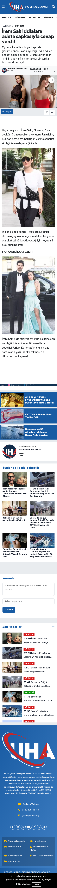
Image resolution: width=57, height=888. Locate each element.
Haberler (6, 26)
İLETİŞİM (8, 872)
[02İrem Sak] (28, 295)
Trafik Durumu (14, 847)
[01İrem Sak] (28, 187)
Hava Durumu (40, 841)
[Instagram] (23, 827)
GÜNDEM (19, 17)
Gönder (9, 609)
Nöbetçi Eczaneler (17, 841)
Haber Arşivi (14, 861)
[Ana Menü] (3, 7)
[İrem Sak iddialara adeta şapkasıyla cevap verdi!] (28, 91)
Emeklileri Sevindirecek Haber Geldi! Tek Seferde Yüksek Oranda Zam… (39, 698)
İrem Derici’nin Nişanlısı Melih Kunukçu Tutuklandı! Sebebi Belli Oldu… (36, 640)
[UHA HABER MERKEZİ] (9, 451)
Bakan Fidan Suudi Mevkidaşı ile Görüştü (37, 669)
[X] (18, 827)
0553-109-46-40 (30, 810)
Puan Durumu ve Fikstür (39, 848)
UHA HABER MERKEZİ (30, 449)
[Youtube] (28, 827)
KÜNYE (17, 872)
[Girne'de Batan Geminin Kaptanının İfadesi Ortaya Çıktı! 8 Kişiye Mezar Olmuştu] (42, 540)
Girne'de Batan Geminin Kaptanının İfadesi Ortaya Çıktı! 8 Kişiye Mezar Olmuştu (39, 713)
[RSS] (44, 827)
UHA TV (6, 17)
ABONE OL (46, 872)
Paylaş (9, 111)
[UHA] (28, 7)
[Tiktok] (33, 827)
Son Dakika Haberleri (43, 856)
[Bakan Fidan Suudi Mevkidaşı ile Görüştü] (14, 508)
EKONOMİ (34, 17)
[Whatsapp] (39, 827)
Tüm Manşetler (15, 856)
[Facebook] (12, 827)
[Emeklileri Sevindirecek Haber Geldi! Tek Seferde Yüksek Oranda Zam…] (14, 540)
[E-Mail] (21, 455)
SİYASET (48, 17)
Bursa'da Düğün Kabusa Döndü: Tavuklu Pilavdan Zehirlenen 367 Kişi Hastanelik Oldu (42, 523)
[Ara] (53, 7)
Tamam (36, 884)
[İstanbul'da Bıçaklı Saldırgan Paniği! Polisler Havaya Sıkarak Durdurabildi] (42, 479)
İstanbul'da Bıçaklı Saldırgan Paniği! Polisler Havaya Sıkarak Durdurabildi (39, 655)
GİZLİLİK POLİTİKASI (31, 872)
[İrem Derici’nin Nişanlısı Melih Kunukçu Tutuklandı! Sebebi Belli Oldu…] (14, 479)
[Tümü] (53, 627)
